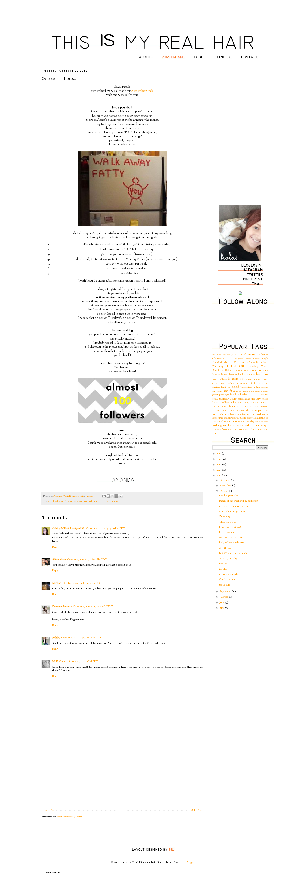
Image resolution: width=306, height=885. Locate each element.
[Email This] (104, 496)
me (252, 402)
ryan (224, 414)
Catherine (262, 355)
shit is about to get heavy (233, 511)
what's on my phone (227, 429)
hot (262, 395)
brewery (248, 379)
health (243, 395)
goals (245, 391)
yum (214, 433)
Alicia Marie (59, 560)
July (222, 603)
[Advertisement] (122, 775)
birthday (262, 374)
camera (256, 379)
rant (224, 410)
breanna (235, 379)
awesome (263, 370)
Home (123, 810)
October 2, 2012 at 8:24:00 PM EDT (82, 583)
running (114, 501)
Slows (252, 362)
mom (265, 402)
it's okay (223, 569)
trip (263, 418)
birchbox (251, 374)
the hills (256, 418)
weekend (229, 425)
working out (252, 429)
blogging (56, 501)
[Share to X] (112, 496)
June (222, 608)
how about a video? (230, 527)
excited (216, 387)
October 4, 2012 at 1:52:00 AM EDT (93, 607)
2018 (219, 454)
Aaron (249, 354)
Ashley (56, 638)
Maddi (227, 362)
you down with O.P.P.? (231, 538)
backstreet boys (225, 374)
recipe (256, 410)
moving (216, 406)
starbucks (240, 418)
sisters (243, 414)
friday (243, 387)
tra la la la (224, 585)
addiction (234, 370)
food (235, 387)
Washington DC (220, 370)
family (224, 387)
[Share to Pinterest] (121, 496)
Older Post (196, 810)
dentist (257, 383)
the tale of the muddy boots (234, 506)
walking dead (261, 421)
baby (214, 374)
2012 (219, 475)
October (224, 491)
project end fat (101, 501)
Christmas (228, 359)
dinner (265, 383)
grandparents (255, 391)
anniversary (245, 370)
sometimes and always (223, 418)
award (255, 370)
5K (49, 501)
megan (258, 403)
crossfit (228, 383)
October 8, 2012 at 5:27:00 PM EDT (78, 661)
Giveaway (224, 517)
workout (264, 429)
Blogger (190, 862)
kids (253, 399)
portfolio (88, 501)
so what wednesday (257, 414)
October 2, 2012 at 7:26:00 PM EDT (87, 560)
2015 (219, 459)
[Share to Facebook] (116, 496)
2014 (219, 465)
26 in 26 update (221, 355)
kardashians (244, 399)
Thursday (217, 366)
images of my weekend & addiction (238, 501)
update (222, 421)
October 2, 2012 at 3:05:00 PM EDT (105, 528)
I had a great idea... (229, 496)
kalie (233, 398)
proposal (264, 406)
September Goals (142, 91)
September (226, 592)
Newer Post (49, 810)
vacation (232, 422)
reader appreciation (239, 410)
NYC (233, 362)
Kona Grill (217, 362)
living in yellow (220, 402)
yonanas (223, 564)
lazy (258, 399)
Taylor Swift (262, 362)
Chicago (217, 359)
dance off (248, 383)
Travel (264, 366)
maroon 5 (245, 402)
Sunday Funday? (228, 559)
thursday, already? (229, 574)
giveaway (73, 501)
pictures (244, 406)
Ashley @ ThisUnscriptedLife (68, 528)
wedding (217, 425)
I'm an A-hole (227, 532)
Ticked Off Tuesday (242, 366)
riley (266, 410)
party (235, 406)
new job (226, 406)
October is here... (228, 579)
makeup (234, 403)
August (224, 597)
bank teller (240, 374)
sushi (249, 418)
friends (264, 387)
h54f (232, 395)
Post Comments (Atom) (69, 817)
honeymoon (254, 395)
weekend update (248, 425)
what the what (227, 522)
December (225, 480)
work (241, 429)
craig (215, 383)
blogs (224, 379)
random (216, 410)
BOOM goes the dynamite (233, 553)
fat (229, 387)
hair (237, 395)
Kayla (265, 359)
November (225, 486)
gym (81, 501)
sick (237, 414)
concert (264, 379)
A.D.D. (238, 355)
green (265, 391)
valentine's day (246, 421)
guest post (218, 395)
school (231, 414)
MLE (55, 661)
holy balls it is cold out (231, 543)
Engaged (239, 359)
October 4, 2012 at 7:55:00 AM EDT (81, 638)
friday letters (253, 387)
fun (214, 391)
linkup (265, 399)
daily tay (237, 383)
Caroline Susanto (62, 607)
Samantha (242, 362)
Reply (55, 547)
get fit (64, 501)
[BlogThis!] (108, 496)
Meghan (56, 583)
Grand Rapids (252, 359)
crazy (221, 383)
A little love (225, 548)
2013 (219, 470)
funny (220, 391)
